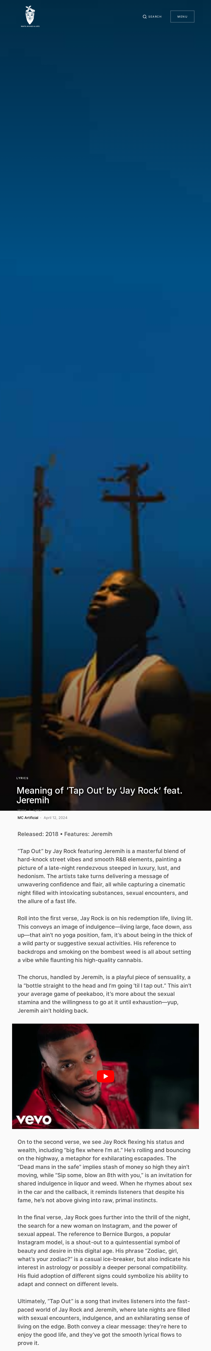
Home (22, 810)
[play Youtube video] (105, 1076)
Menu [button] (182, 16)
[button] (152, 16)
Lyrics (22, 778)
